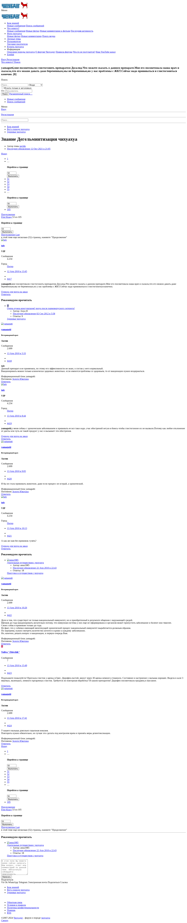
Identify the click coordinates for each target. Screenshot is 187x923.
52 (8, 181)
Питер (10, 266)
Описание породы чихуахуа (21, 52)
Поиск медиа (48, 36)
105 (9, 209)
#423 (9, 673)
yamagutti (6, 329)
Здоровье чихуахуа (16, 319)
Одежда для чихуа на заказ (14, 292)
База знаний (13, 23)
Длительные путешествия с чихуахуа (25, 562)
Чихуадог (18, 918)
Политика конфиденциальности (23, 907)
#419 (9, 423)
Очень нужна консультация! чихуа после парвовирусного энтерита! (41, 308)
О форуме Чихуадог (45, 52)
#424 (9, 725)
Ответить (6, 294)
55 (8, 189)
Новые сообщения (16, 25)
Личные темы (14, 39)
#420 (9, 479)
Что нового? (13, 28)
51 (8, 179)
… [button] (8, 161)
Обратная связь (14, 902)
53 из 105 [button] (16, 217)
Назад (4, 153)
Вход (3, 109)
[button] (4, 10)
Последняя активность (82, 31)
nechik (23, 146)
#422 (9, 615)
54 (8, 187)
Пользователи (14, 41)
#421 (9, 536)
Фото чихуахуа (14, 33)
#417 (9, 279)
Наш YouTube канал (106, 52)
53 (8, 184)
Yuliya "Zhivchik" (10, 652)
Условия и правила (16, 905)
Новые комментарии (31, 36)
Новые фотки (32, 31)
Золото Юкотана (20, 379)
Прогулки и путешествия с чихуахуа (25, 573)
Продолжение (8, 214)
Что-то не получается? (84, 52)
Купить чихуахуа (15, 46)
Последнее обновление (28, 149)
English (10, 54)
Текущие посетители (17, 44)
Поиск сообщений (35, 25)
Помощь (11, 910)
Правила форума (64, 52)
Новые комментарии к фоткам (55, 31)
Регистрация (7, 114)
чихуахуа (45, 918)
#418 (9, 361)
